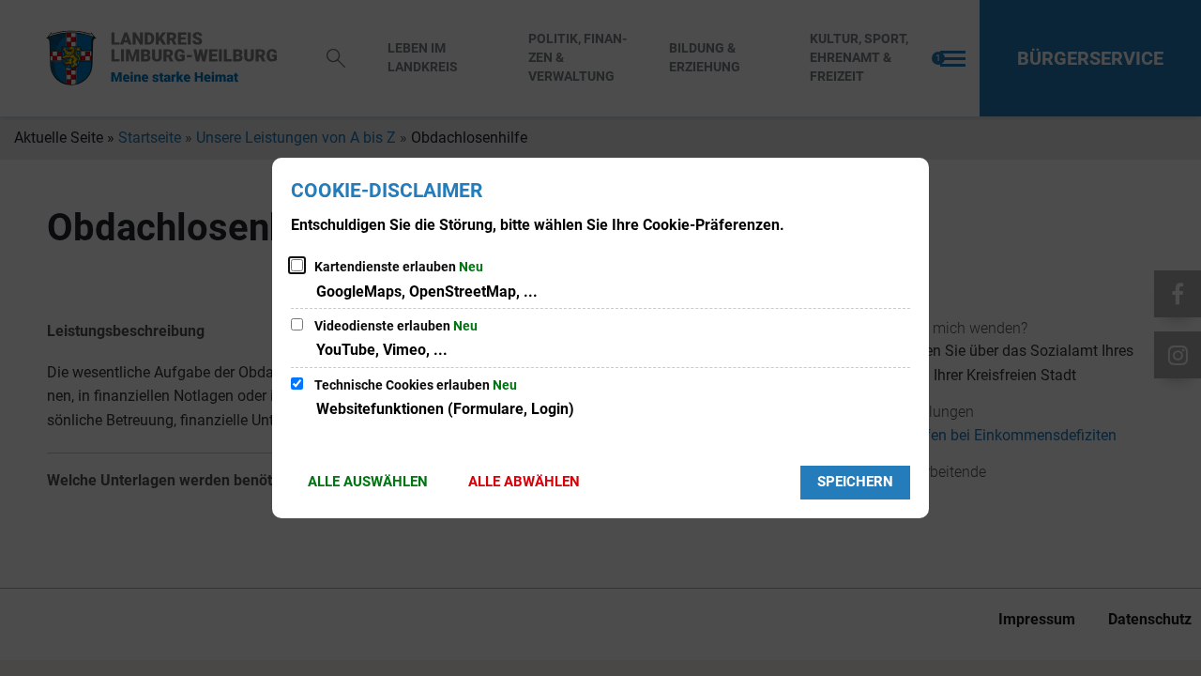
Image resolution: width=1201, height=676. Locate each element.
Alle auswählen (368, 481)
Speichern (855, 481)
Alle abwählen (524, 481)
